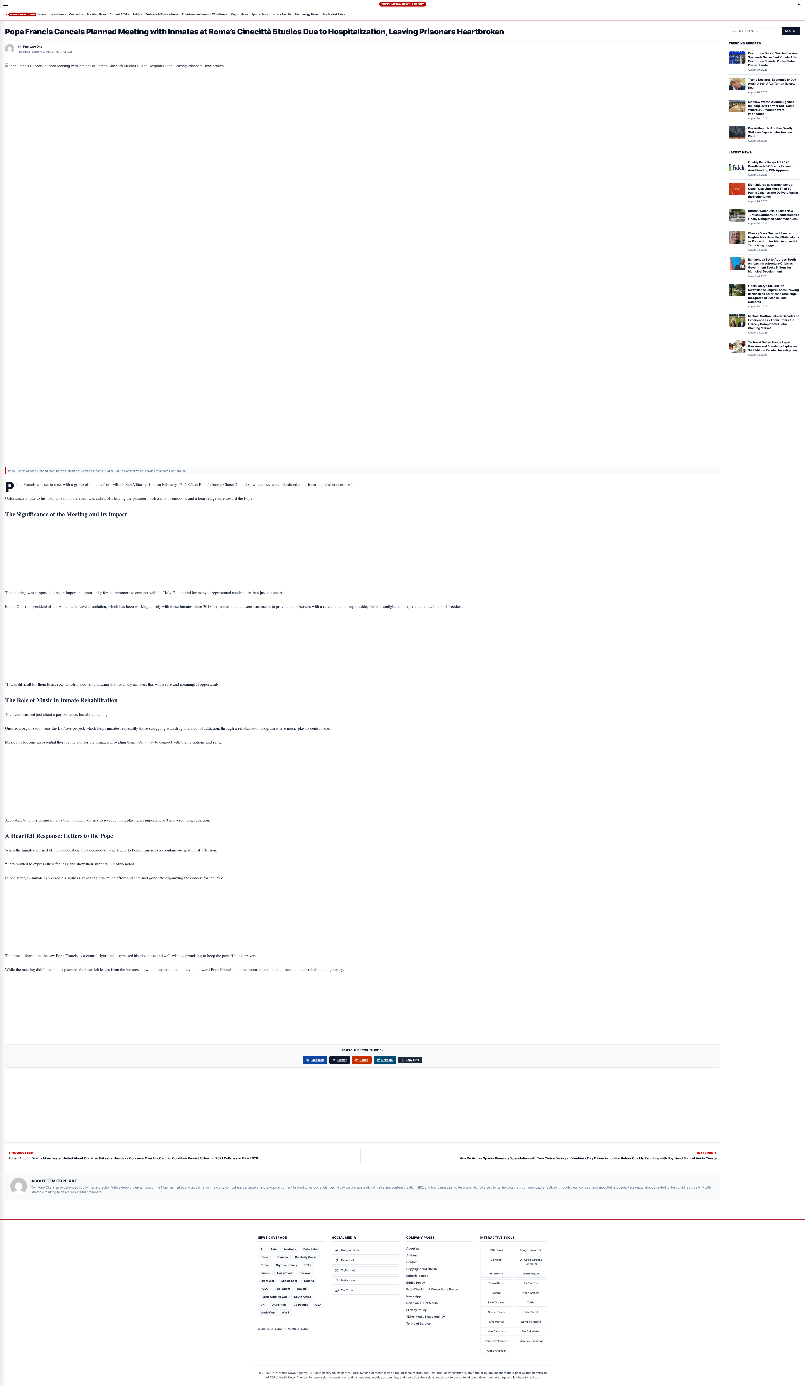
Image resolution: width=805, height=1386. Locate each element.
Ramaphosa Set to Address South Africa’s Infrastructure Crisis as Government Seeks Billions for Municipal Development (772, 265)
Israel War (267, 1280)
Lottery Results (281, 14)
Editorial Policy (417, 1275)
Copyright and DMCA (421, 1269)
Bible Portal (531, 1312)
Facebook (317, 1060)
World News (220, 14)
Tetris (530, 1302)
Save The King (496, 1302)
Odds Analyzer (496, 1350)
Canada (282, 1257)
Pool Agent (282, 1288)
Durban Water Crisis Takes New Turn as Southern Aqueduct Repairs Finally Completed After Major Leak (773, 215)
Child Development (497, 1341)
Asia (274, 1249)
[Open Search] (799, 4)
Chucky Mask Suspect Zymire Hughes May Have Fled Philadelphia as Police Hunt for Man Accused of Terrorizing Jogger (773, 239)
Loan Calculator (496, 1331)
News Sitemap (298, 1328)
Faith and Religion (22, 14)
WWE (285, 1312)
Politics (137, 14)
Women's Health (531, 1321)
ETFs (307, 1265)
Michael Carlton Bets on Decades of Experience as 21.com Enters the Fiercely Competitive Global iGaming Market (773, 322)
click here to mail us (524, 1377)
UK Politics (279, 1304)
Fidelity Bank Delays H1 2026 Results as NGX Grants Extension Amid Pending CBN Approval (771, 166)
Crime (265, 1265)
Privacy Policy (416, 1310)
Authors (412, 1255)
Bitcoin (265, 1257)
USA (318, 1304)
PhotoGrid (496, 1273)
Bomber (496, 1292)
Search (791, 31)
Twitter (342, 1060)
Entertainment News (195, 14)
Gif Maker (496, 1259)
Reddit (364, 1060)
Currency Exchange (530, 1341)
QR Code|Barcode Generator (531, 1261)
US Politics (300, 1304)
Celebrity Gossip (306, 1257)
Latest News (58, 14)
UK (263, 1304)
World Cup (268, 1312)
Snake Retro (496, 1283)
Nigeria (309, 1280)
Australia (290, 1249)
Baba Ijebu (310, 1249)
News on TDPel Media (422, 1303)
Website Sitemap (270, 1328)
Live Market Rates (333, 14)
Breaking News (96, 14)
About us (412, 1248)
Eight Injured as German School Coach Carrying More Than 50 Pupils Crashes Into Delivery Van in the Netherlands (773, 190)
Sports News (260, 14)
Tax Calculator (531, 1331)
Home (42, 14)
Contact (412, 1262)
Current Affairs (119, 14)
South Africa (302, 1296)
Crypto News (239, 14)
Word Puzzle (531, 1273)
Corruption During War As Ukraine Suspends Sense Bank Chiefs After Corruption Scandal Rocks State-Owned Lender (773, 59)
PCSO (264, 1288)
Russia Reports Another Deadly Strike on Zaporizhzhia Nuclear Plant (770, 132)
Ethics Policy (415, 1282)
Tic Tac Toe (531, 1283)
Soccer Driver (496, 1312)
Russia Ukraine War (274, 1296)
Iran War (304, 1273)
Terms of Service (418, 1323)
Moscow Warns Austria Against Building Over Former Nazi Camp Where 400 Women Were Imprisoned (771, 108)
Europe (265, 1273)
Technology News (306, 14)
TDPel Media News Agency (402, 4)
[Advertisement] (362, 540)
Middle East (289, 1280)
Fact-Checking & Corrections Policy (432, 1289)
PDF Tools (496, 1250)
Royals (301, 1288)
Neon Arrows (531, 1292)
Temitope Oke (32, 46)
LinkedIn (387, 1060)
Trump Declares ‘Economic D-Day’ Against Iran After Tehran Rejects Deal (772, 83)
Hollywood (284, 1273)
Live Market (496, 1321)
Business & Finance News (162, 14)
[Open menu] (6, 4)
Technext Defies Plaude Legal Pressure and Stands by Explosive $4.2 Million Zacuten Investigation (772, 346)
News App (413, 1296)
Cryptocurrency (286, 1265)
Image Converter (530, 1250)
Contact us (76, 14)
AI (262, 1249)
